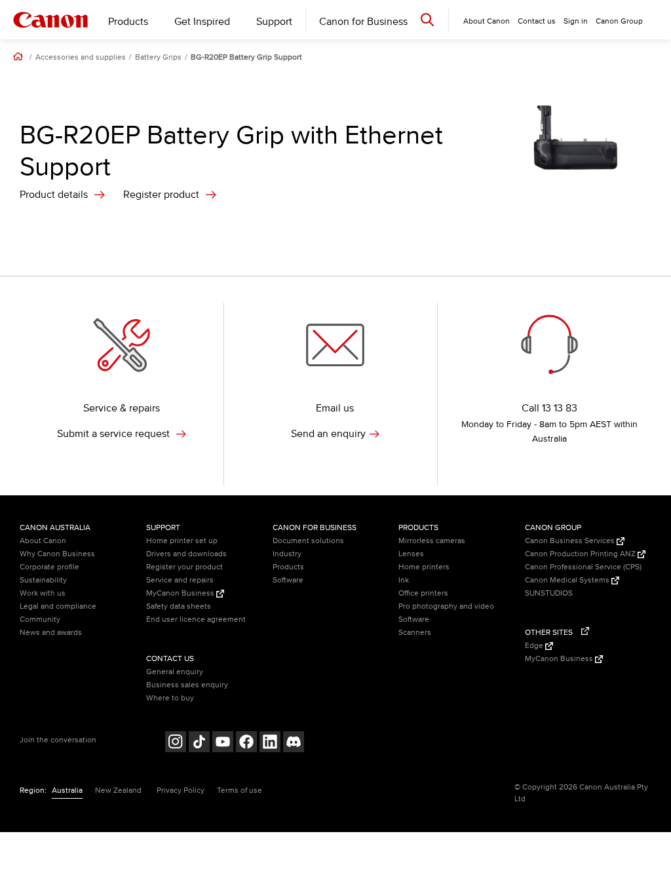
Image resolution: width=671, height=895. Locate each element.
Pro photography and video (446, 606)
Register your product (184, 567)
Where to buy (170, 698)
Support (274, 21)
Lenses (411, 554)
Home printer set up (182, 541)
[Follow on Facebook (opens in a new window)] (246, 743)
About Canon (43, 541)
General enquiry (174, 672)
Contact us (537, 21)
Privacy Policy (180, 790)
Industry (287, 554)
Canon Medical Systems (568, 580)
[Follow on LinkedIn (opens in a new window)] (269, 743)
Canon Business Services (571, 541)
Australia (67, 790)
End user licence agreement (196, 619)
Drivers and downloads (186, 554)
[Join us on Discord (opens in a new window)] (293, 743)
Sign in (576, 21)
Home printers (424, 567)
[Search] (427, 19)
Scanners (414, 633)
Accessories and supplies (80, 57)
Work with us (43, 593)
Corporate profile (49, 567)
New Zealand (118, 790)
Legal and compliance (58, 606)
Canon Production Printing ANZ (581, 554)
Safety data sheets (178, 606)
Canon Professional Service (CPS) (583, 567)
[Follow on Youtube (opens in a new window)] (222, 743)
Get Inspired (202, 21)
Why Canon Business (57, 554)
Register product (161, 194)
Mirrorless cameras (431, 541)
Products (128, 21)
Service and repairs (180, 580)
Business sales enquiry (187, 685)
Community (40, 619)
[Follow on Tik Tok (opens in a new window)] (199, 743)
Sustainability (43, 580)
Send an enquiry (328, 433)
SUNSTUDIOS (549, 593)
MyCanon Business (181, 593)
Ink (403, 580)
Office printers (423, 593)
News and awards (51, 633)
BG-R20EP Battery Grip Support (246, 57)
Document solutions (308, 541)
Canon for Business (363, 21)
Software (288, 580)
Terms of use (239, 790)
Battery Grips (158, 57)
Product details (54, 194)
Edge (535, 646)
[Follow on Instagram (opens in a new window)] (175, 743)
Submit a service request (114, 433)
